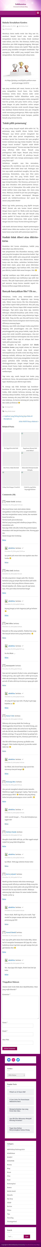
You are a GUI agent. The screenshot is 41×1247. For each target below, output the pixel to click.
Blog (6, 411)
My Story (10, 1199)
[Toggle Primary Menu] (38, 13)
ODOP (9, 1203)
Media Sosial (11, 411)
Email (4, 1031)
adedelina (11, 548)
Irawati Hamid (11, 932)
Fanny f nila (10, 716)
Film (8, 1176)
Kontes (9, 1187)
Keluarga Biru (11, 782)
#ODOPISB (10, 1161)
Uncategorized (9, 407)
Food (8, 1180)
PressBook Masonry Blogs (32, 1244)
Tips (8, 1214)
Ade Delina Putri (23, 26)
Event (9, 1172)
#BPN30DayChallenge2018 (16, 1149)
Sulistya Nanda (11, 832)
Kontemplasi (11, 1184)
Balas (4, 540)
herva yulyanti (11, 874)
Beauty (9, 1165)
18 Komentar (8, 29)
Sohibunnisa (20, 4)
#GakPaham (11, 1153)
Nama (4, 1022)
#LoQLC (9, 1157)
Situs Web (5, 1040)
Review (9, 1206)
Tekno (9, 1210)
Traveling (10, 1218)
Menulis (10, 1195)
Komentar (6, 994)
